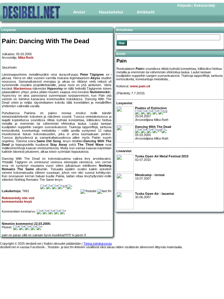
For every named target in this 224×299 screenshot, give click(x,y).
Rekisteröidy (204, 6)
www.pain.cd (140, 86)
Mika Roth (26, 57)
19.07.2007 (149, 176)
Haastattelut (111, 12)
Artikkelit (146, 12)
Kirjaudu (184, 6)
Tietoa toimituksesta (97, 243)
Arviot (79, 12)
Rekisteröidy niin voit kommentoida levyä (18, 199)
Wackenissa (22, 88)
